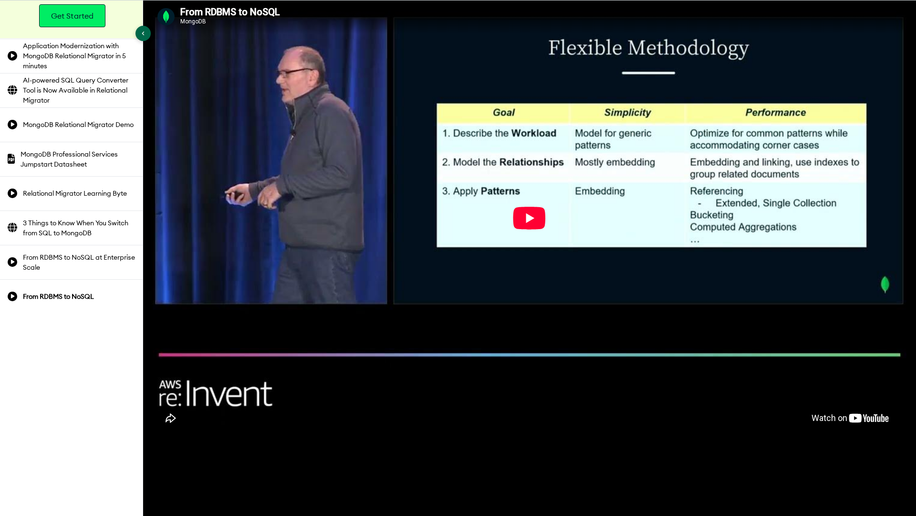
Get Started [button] (72, 16)
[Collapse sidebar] (143, 33)
